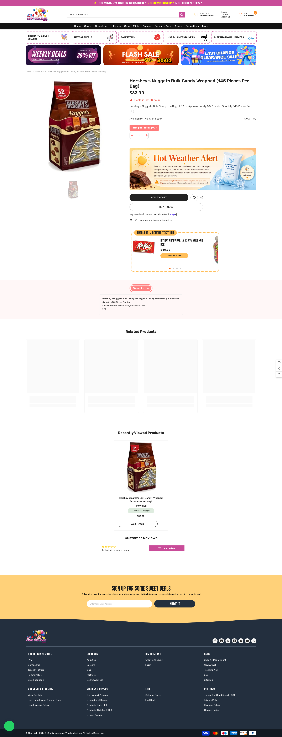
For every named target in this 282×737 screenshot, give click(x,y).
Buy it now (166, 206)
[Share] (200, 197)
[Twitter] (253, 640)
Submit (174, 603)
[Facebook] (215, 640)
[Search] (126, 14)
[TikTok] (234, 640)
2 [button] (173, 268)
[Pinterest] (227, 640)
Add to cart (159, 197)
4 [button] (180, 268)
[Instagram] (221, 640)
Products (39, 71)
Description (141, 288)
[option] (141, 3)
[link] (194, 197)
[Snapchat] (240, 640)
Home (28, 71)
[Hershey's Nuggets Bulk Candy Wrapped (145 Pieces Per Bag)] (141, 467)
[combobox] (123, 14)
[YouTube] (247, 640)
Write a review (166, 548)
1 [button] (170, 268)
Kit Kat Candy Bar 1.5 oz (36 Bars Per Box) (181, 242)
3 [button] (177, 268)
